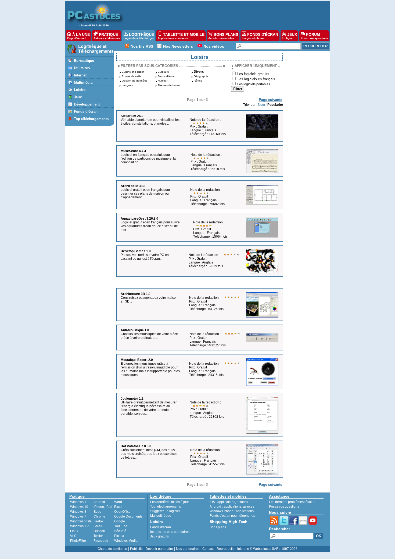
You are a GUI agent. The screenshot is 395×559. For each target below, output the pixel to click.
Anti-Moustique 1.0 (135, 330)
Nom (261, 105)
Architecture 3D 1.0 (135, 294)
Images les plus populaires (169, 532)
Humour (162, 80)
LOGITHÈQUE (139, 36)
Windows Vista (81, 521)
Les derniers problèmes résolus (292, 502)
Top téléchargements (91, 119)
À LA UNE (78, 36)
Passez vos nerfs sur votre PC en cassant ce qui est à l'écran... (145, 257)
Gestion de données (134, 80)
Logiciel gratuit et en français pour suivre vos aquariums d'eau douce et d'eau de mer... (150, 226)
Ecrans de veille (131, 76)
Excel (118, 507)
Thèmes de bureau (169, 85)
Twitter (98, 536)
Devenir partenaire (159, 549)
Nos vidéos (213, 46)
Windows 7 (78, 516)
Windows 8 (78, 512)
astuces (242, 502)
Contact (208, 549)
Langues (127, 85)
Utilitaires (82, 68)
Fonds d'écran (86, 112)
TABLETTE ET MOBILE (181, 36)
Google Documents (128, 516)
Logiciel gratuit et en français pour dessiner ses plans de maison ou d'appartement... (145, 193)
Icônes (198, 80)
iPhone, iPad (103, 507)
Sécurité (120, 531)
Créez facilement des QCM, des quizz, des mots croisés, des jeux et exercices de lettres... (149, 453)
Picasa (119, 536)
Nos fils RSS (142, 46)
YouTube (120, 526)
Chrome (99, 516)
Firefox (98, 521)
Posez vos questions (284, 506)
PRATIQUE (107, 36)
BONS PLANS (223, 36)
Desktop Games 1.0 (136, 251)
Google (119, 521)
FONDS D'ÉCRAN (260, 36)
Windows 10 (79, 507)
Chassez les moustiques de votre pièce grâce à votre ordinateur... (149, 336)
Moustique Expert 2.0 (137, 360)
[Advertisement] (224, 15)
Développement (87, 104)
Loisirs (79, 90)
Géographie (201, 76)
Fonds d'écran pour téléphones (232, 516)
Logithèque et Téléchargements (96, 49)
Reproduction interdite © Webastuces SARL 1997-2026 (257, 549)
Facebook (101, 541)
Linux (74, 531)
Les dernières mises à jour (169, 502)
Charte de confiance (112, 549)
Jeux (78, 97)
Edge (97, 512)
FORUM (314, 36)
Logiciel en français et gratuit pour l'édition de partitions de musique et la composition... (148, 158)
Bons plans (218, 527)
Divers (199, 71)
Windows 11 (79, 502)
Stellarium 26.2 (132, 116)
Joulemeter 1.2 (132, 398)
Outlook (99, 531)
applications (226, 502)
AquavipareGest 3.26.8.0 (139, 218)
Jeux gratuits (159, 536)
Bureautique (84, 61)
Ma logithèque (160, 516)
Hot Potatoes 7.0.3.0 (136, 446)
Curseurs (163, 71)
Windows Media (126, 541)
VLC (73, 536)
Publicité (136, 549)
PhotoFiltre (78, 541)
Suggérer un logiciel (165, 511)
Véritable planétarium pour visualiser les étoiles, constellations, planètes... (150, 121)
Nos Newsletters (178, 46)
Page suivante (270, 100)
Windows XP (79, 526)
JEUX (289, 36)
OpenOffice (122, 512)
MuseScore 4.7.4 (133, 151)
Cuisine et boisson (133, 71)
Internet (80, 75)
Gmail (98, 526)
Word (118, 502)
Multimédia (83, 82)
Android (99, 502)
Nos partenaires (187, 549)
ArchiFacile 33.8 (133, 186)
